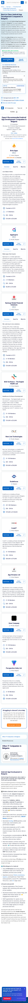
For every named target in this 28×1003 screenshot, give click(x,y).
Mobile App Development (9, 8)
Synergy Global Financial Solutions (14, 304)
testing (11, 821)
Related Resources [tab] (7, 741)
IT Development (17, 6)
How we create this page (9, 103)
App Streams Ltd (14, 575)
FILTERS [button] (12, 112)
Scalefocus (14, 481)
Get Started (7, 998)
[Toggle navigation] (26, 2)
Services (8, 6)
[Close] (24, 988)
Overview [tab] (6, 167)
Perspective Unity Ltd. (14, 668)
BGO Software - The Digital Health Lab (14, 383)
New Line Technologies (14, 437)
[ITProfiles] (2, 2)
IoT (13, 880)
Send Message (18, 162)
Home (2, 6)
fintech (15, 875)
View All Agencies (21, 60)
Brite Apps (14, 151)
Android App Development (10, 10)
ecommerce (21, 875)
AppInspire (14, 235)
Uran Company (14, 623)
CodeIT (14, 528)
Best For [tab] (15, 167)
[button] (22, 2)
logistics (5, 877)
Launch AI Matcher (8, 59)
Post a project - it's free (14, 725)
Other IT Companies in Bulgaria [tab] (11, 736)
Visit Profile (6, 161)
